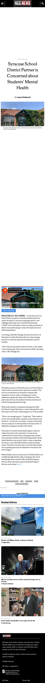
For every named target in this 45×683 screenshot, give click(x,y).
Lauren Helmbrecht (17, 496)
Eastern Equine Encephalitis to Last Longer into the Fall (18, 621)
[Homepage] (22, 6)
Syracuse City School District (22, 484)
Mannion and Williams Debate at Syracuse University (17, 540)
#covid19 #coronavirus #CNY (11, 481)
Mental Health (29, 481)
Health (22, 481)
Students (36, 481)
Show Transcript (8, 310)
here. (18, 464)
